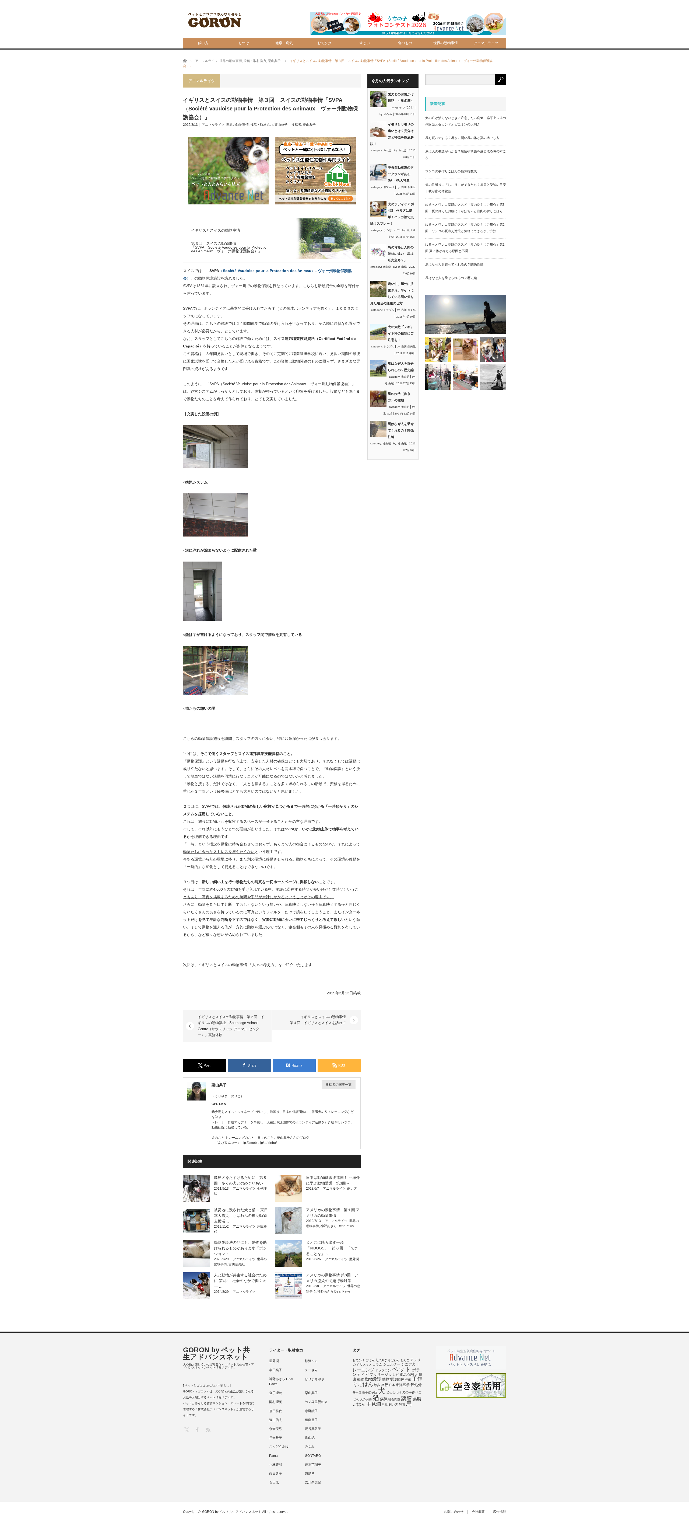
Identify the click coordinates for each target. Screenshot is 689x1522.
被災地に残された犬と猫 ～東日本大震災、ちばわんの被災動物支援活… (241, 1215)
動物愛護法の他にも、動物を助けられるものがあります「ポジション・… (240, 1248)
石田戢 (274, 1482)
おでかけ (324, 43)
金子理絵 (275, 1393)
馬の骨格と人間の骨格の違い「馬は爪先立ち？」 (401, 253)
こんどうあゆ (279, 1446)
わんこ (404, 1360)
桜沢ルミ (311, 1361)
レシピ (394, 1375)
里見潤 (354, 1259)
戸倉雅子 (275, 1438)
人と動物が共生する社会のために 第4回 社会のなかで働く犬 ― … (242, 1280)
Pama (273, 1456)
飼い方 (203, 43)
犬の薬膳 (366, 1399)
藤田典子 (275, 1473)
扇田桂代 (275, 1411)
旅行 (384, 1385)
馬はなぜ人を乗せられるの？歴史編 (451, 278)
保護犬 (412, 1375)
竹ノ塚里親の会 (316, 1402)
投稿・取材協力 (261, 125)
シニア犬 (408, 1364)
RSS (208, 1429)
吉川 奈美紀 (408, 187)
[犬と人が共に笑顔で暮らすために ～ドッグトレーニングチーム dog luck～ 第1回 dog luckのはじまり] (465, 314)
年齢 (408, 1379)
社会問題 (394, 1399)
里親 (385, 1404)
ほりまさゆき (314, 1379)
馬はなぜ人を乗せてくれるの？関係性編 (401, 430)
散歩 (377, 1385)
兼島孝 (310, 1473)
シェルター (391, 1364)
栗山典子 (281, 125)
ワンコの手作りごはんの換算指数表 (451, 171)
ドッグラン (383, 1370)
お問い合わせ (453, 1512)
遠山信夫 (275, 1420)
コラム (377, 1364)
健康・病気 (284, 43)
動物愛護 (373, 1379)
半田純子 (275, 1370)
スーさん (311, 1370)
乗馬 (403, 1375)
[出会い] (493, 377)
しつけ (243, 43)
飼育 (402, 1404)
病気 (384, 1399)
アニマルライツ (486, 43)
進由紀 (387, 266)
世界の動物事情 (445, 43)
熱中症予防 (369, 1392)
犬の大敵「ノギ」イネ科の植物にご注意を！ (401, 333)
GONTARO (313, 1456)
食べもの (405, 43)
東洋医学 (403, 1385)
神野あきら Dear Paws (337, 1226)
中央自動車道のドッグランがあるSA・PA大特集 (401, 174)
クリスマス (364, 1364)
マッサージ (379, 1375)
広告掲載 (499, 1512)
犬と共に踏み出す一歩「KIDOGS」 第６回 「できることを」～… (332, 1248)
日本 (392, 1385)
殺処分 (416, 1384)
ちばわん (394, 1360)
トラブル (389, 309)
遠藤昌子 (311, 1420)
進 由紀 (402, 266)
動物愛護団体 (393, 1379)
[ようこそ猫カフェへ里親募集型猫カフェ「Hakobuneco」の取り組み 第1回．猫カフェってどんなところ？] (465, 349)
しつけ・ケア (392, 230)
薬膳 (406, 1398)
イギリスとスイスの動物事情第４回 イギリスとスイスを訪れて (318, 1020)
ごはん (370, 1360)
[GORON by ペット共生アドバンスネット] (215, 20)
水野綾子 (311, 1411)
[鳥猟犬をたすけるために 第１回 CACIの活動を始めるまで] (465, 377)
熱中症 (357, 1392)
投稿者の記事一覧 (338, 1084)
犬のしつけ (393, 1392)
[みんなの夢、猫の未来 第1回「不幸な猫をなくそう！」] (438, 377)
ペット (401, 1369)
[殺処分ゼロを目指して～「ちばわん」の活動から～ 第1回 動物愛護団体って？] (493, 349)
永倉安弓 (275, 1429)
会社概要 (478, 1512)
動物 (360, 1379)
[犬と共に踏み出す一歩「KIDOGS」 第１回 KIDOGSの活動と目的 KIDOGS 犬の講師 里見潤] (438, 349)
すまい (365, 43)
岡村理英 (275, 1402)
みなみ (388, 114)
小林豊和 (275, 1465)
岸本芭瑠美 (313, 1465)
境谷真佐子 (313, 1429)
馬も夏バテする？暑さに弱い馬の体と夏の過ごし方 (462, 138)
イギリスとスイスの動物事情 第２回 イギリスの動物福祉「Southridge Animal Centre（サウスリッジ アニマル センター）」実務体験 (231, 1026)
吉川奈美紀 (237, 1264)
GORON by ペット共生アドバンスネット (216, 1353)
